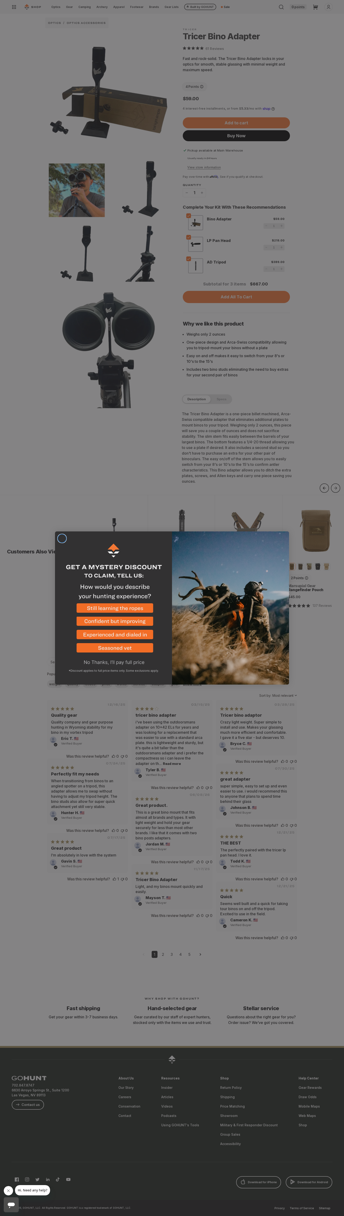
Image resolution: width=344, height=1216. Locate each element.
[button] (113, 610)
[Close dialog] (62, 538)
